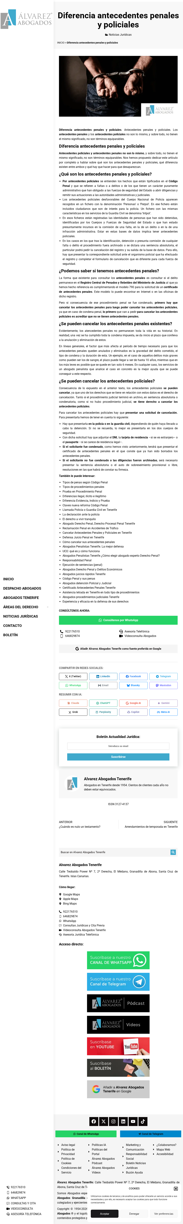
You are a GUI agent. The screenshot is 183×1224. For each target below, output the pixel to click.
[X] (103, 1121)
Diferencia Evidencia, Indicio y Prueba (86, 500)
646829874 (18, 1192)
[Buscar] (173, 852)
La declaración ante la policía (81, 514)
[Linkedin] (123, 1121)
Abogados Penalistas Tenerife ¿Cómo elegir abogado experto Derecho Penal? (111, 555)
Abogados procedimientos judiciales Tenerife (91, 597)
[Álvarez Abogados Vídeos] (118, 1025)
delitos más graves (166, 355)
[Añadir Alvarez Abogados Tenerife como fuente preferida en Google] (118, 1089)
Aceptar (104, 1213)
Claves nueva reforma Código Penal (85, 505)
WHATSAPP (18, 1198)
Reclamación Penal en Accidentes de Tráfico (90, 528)
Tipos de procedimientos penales (83, 487)
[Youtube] (133, 1121)
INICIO (61, 42)
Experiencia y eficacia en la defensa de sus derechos (95, 601)
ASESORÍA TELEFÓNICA (26, 1214)
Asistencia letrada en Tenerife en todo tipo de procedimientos (101, 592)
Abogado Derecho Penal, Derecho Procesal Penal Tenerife (99, 523)
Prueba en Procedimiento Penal (82, 491)
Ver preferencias (163, 1213)
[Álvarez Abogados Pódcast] (118, 1003)
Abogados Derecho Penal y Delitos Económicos (92, 569)
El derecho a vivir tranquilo (79, 519)
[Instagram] (113, 1121)
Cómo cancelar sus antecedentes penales (89, 542)
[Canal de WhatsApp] (118, 960)
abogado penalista (76, 369)
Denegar (134, 1213)
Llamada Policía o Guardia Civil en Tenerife (90, 509)
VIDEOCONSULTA (22, 1208)
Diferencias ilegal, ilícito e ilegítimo (84, 496)
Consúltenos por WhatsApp (120, 620)
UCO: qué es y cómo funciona (81, 551)
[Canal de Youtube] (118, 1046)
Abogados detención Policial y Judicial (87, 583)
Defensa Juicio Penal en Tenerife (83, 537)
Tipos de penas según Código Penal (85, 482)
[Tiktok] (143, 1121)
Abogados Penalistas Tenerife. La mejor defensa (93, 546)
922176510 (18, 1187)
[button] (176, 1188)
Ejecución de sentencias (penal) (82, 564)
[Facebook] (93, 1121)
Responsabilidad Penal (77, 560)
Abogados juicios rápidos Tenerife (84, 574)
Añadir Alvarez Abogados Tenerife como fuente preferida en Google (120, 648)
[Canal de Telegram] (118, 982)
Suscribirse (118, 757)
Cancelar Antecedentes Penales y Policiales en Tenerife (97, 532)
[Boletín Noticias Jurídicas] (118, 1068)
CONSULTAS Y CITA (23, 1203)
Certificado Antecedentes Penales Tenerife (89, 587)
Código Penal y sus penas (79, 578)
